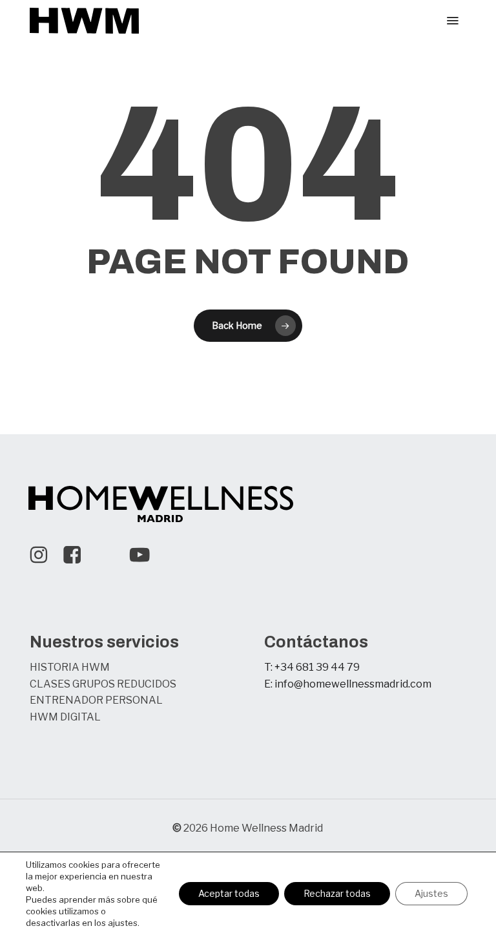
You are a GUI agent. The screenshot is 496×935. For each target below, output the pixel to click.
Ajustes (431, 893)
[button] (453, 20)
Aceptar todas (229, 893)
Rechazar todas (337, 893)
